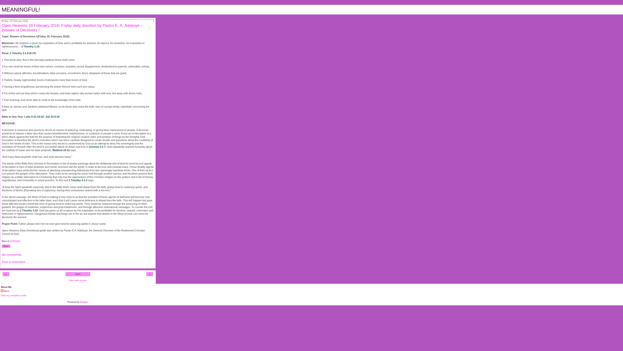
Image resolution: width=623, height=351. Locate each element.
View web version (78, 280)
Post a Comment (13, 262)
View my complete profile (13, 295)
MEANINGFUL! (21, 9)
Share (6, 246)
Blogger (84, 302)
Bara (6, 291)
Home (78, 274)
